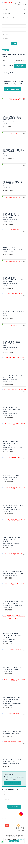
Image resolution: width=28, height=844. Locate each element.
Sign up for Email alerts (12, 89)
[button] (14, 9)
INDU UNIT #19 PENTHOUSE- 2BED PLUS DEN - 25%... (13, 216)
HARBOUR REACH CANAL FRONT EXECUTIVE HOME (13, 151)
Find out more (20, 839)
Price (4, 30)
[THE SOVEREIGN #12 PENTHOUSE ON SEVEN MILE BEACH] (14, 106)
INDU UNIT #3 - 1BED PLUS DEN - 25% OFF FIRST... (11, 344)
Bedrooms (5, 34)
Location (5, 22)
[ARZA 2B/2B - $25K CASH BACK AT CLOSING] (14, 591)
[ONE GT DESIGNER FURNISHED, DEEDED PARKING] (14, 431)
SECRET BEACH (9, 248)
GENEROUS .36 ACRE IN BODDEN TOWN (12, 761)
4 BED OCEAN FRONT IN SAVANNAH (12, 377)
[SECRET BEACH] (14, 237)
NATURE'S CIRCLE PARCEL (13, 731)
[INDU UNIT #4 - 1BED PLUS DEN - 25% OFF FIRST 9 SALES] (14, 397)
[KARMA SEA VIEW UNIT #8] (14, 301)
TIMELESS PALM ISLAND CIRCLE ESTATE (12, 183)
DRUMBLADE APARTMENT (13, 667)
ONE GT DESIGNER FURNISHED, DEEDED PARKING (11, 443)
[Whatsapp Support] (2, 842)
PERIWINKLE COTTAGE (12, 475)
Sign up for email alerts (12, 783)
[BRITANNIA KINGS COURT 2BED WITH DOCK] (14, 495)
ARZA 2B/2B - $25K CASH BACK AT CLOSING (13, 602)
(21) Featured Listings (19, 66)
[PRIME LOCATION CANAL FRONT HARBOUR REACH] (14, 561)
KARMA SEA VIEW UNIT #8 (13, 312)
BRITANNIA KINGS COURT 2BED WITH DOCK (13, 506)
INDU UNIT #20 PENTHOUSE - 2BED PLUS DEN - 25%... (13, 280)
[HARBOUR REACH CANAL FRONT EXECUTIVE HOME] (14, 140)
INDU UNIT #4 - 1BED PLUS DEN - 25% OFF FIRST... (11, 409)
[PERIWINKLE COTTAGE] (14, 465)
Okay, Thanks (14, 841)
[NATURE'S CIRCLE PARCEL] (14, 721)
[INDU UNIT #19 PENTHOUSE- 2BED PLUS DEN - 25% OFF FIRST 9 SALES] (14, 204)
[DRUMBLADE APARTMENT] (14, 657)
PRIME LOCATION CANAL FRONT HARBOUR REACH (13, 572)
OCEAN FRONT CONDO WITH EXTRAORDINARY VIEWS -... (12, 635)
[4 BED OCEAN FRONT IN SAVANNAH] (14, 365)
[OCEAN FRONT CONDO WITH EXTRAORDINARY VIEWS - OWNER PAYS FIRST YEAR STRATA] (14, 623)
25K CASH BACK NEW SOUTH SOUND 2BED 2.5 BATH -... (13, 539)
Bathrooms (5, 38)
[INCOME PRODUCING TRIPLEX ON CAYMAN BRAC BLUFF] (14, 687)
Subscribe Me (14, 806)
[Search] (15, 3)
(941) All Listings (8, 65)
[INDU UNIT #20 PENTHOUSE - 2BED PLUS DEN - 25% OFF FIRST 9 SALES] (14, 268)
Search (14, 43)
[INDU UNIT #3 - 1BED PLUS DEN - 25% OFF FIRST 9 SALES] (14, 331)
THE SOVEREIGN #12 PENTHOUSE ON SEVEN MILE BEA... (12, 118)
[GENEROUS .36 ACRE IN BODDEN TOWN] (14, 749)
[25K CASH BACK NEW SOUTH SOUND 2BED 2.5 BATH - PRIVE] (14, 527)
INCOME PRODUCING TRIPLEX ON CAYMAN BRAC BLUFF (11, 699)
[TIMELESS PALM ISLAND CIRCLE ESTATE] (14, 171)
